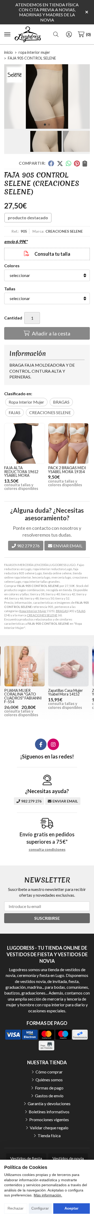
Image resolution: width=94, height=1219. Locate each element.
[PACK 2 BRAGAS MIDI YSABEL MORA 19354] (68, 443)
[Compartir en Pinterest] (77, 163)
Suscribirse (47, 918)
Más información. (48, 1195)
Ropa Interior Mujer (32, 611)
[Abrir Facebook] (41, 744)
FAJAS (81, 611)
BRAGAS (62, 611)
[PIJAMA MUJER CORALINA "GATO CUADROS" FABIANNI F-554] (24, 666)
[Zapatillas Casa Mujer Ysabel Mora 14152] (68, 666)
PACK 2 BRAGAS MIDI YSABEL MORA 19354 (67, 470)
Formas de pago (49, 1087)
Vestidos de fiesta (26, 1158)
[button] (45, 125)
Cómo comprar (49, 1071)
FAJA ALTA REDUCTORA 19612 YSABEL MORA (21, 472)
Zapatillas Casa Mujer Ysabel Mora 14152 (65, 692)
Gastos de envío (49, 1095)
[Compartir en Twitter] (60, 163)
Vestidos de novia (68, 1158)
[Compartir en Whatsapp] (68, 163)
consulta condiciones (47, 849)
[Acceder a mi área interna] (69, 34)
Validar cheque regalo (49, 1127)
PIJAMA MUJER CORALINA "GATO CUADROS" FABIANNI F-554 (23, 696)
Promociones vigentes (49, 1119)
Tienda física (49, 1135)
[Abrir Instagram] (53, 744)
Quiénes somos (49, 1079)
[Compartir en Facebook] (51, 163)
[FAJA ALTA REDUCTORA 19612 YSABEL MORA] (24, 443)
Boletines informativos (49, 1111)
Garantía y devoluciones (49, 1103)
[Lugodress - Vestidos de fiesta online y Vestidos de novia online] (28, 34)
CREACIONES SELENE (42, 615)
